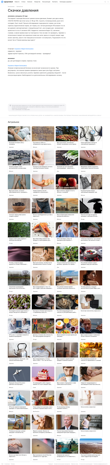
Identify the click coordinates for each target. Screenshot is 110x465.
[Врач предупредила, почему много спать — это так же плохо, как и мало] (43, 353)
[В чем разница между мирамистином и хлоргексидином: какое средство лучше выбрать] (67, 402)
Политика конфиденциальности (100, 463)
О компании (7, 463)
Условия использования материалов (62, 463)
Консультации (11, 6)
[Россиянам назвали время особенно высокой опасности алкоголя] (67, 281)
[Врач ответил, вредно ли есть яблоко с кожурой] (67, 185)
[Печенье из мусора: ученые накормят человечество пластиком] (19, 426)
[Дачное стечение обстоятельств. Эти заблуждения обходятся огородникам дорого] (43, 329)
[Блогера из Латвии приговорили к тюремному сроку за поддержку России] (43, 305)
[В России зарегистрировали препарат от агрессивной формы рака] (19, 402)
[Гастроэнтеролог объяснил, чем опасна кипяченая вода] (19, 353)
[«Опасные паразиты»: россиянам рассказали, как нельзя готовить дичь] (91, 233)
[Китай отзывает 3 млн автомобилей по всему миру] (19, 161)
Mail (2, 463)
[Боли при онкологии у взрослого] (91, 305)
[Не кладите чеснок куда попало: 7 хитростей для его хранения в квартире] (19, 305)
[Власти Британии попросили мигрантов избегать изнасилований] (67, 209)
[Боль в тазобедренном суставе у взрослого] (43, 209)
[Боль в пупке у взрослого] (91, 426)
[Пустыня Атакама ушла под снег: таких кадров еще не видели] (91, 450)
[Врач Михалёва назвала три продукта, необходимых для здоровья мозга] (43, 233)
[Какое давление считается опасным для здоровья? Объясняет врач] (91, 137)
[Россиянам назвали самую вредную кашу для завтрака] (91, 257)
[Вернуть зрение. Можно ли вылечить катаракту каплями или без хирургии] (43, 426)
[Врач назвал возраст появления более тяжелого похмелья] (91, 329)
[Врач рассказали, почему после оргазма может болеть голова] (43, 257)
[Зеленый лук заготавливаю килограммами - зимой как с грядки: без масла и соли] (67, 161)
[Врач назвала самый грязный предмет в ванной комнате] (67, 353)
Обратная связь (74, 463)
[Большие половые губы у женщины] (19, 137)
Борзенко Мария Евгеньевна (24, 49)
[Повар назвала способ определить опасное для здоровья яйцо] (43, 185)
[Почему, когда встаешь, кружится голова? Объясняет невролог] (19, 257)
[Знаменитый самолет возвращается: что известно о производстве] (67, 450)
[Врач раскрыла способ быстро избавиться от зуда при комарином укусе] (43, 450)
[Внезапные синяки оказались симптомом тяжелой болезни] (91, 161)
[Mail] (2, 2)
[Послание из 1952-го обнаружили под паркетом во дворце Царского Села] (43, 137)
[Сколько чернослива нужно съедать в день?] (19, 209)
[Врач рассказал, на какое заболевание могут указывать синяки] (19, 185)
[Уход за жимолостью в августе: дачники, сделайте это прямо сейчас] (67, 257)
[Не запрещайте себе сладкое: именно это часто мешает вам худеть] (43, 377)
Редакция (50, 463)
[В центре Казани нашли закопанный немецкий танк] (91, 185)
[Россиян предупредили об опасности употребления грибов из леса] (67, 305)
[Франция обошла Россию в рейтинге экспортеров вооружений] (19, 377)
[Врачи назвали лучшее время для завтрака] (67, 329)
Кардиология (20, 6)
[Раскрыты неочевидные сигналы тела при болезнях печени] (43, 161)
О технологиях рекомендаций (85, 463)
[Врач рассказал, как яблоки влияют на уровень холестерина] (67, 137)
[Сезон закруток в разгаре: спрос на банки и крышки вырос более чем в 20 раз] (43, 402)
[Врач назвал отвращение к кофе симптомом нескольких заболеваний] (67, 377)
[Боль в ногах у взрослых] (91, 402)
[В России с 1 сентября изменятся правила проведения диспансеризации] (19, 329)
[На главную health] (8, 2)
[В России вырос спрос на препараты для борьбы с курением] (67, 233)
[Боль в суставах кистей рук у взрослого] (19, 450)
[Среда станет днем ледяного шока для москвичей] (19, 233)
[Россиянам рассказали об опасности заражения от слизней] (91, 353)
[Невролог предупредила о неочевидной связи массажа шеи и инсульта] (91, 377)
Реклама (13, 463)
